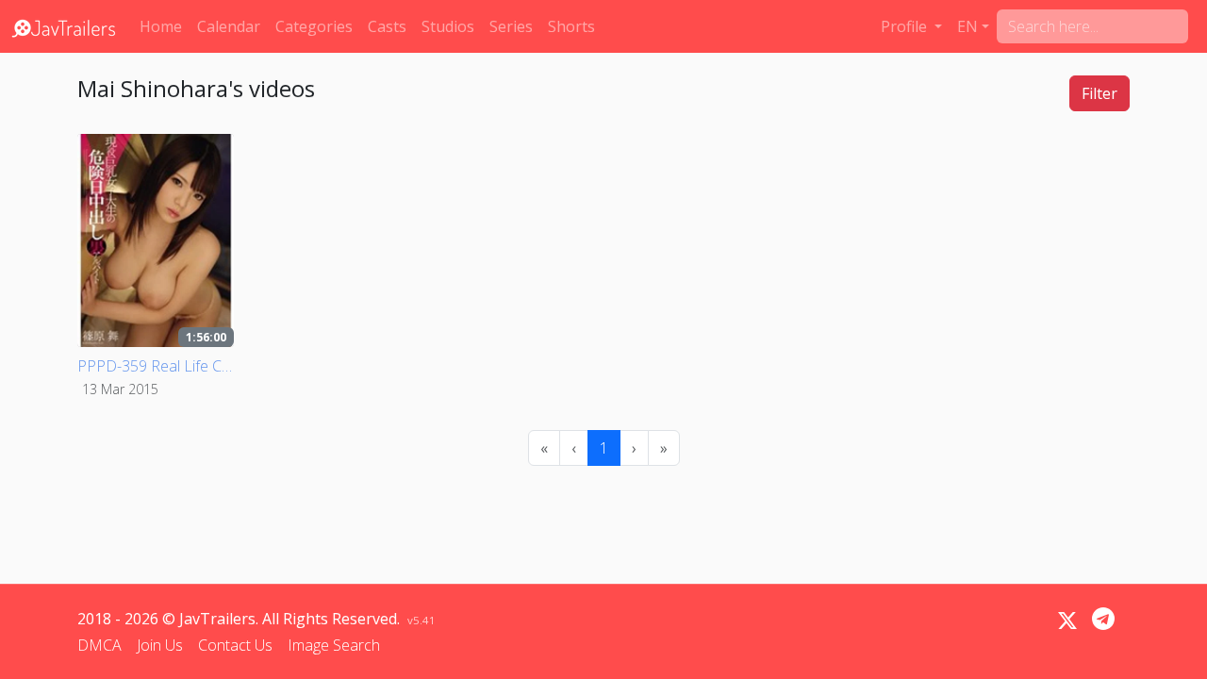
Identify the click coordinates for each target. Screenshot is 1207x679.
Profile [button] (906, 26)
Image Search (334, 645)
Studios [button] (448, 26)
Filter (1099, 93)
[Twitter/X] (1067, 620)
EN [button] (967, 26)
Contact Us (235, 645)
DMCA (99, 645)
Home (161, 26)
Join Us (160, 645)
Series (511, 26)
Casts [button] (387, 26)
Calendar (228, 26)
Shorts (571, 26)
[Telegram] (1103, 618)
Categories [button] (314, 26)
